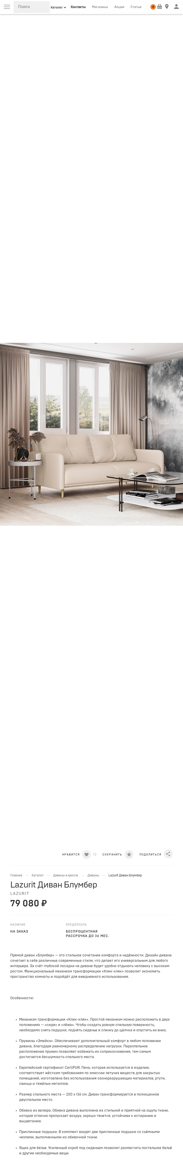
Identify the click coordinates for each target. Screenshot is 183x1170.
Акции (119, 7)
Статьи (136, 7)
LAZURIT (19, 894)
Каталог (38, 875)
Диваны (93, 875)
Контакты (78, 7)
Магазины (100, 7)
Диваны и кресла (65, 875)
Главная (16, 875)
